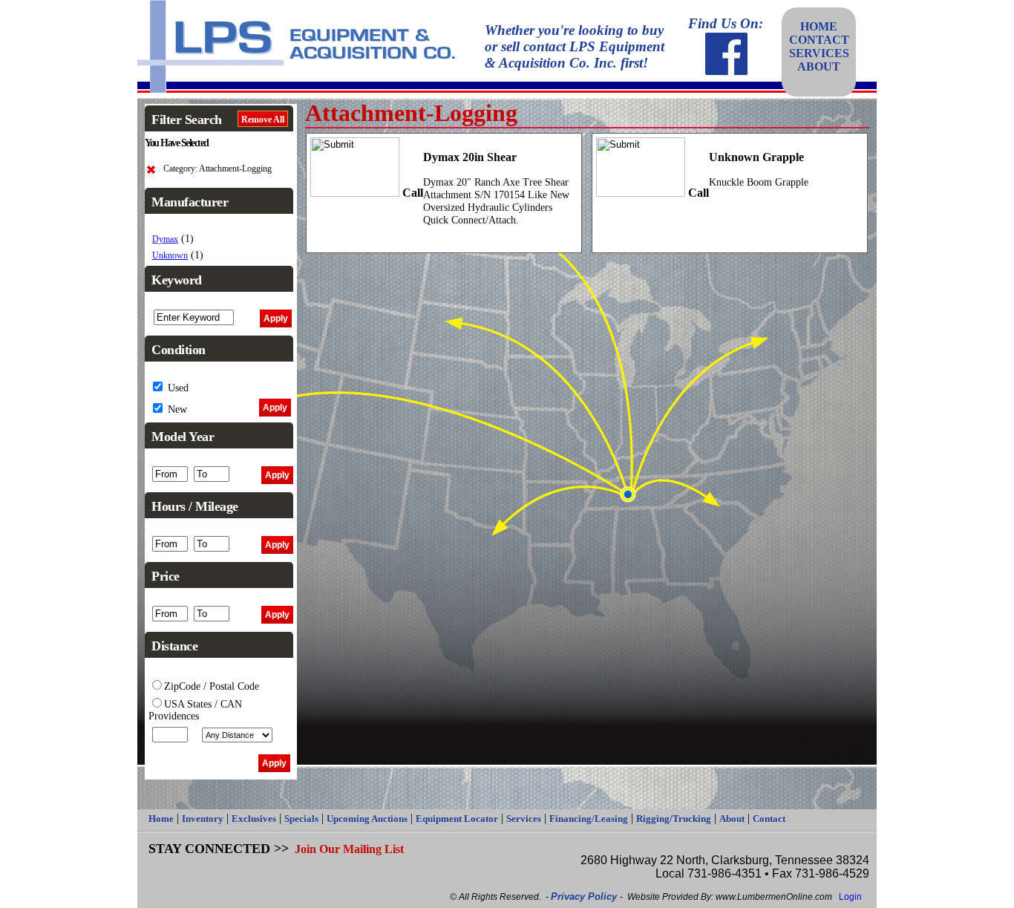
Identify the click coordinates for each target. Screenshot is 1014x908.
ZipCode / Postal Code (211, 686)
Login (850, 897)
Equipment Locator (457, 818)
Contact (769, 818)
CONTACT (819, 39)
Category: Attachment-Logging (217, 169)
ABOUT (818, 66)
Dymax (165, 239)
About (732, 818)
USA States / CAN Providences (195, 710)
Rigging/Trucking (673, 818)
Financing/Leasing (588, 818)
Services (523, 818)
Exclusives (254, 818)
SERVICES (819, 53)
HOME (818, 26)
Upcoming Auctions (367, 818)
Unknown (170, 256)
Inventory (202, 818)
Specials (301, 818)
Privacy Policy (585, 896)
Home (161, 818)
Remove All (262, 119)
